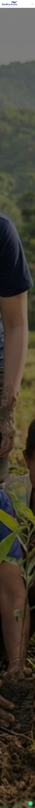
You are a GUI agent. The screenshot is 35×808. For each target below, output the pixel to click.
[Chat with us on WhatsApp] (30, 803)
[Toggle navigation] (32, 4)
